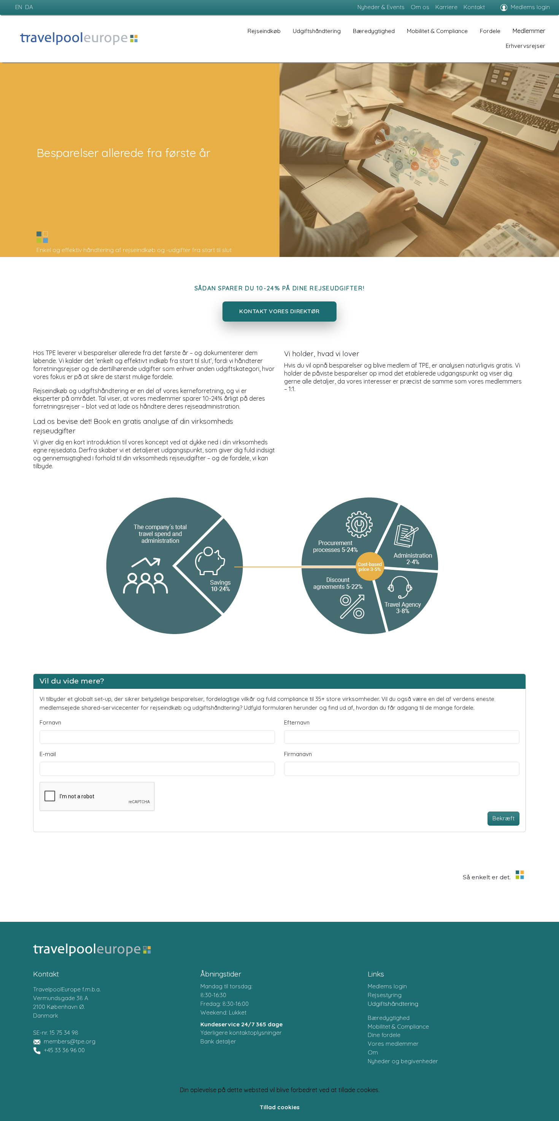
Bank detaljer (218, 1041)
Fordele (490, 31)
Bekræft (503, 818)
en (18, 7)
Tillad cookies (280, 1107)
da (29, 7)
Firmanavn (298, 754)
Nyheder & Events (381, 7)
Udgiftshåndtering (317, 31)
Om (373, 1052)
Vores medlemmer (393, 1043)
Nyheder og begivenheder (403, 1061)
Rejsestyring (385, 995)
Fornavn (50, 722)
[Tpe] (79, 38)
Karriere (446, 7)
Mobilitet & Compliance (437, 31)
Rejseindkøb (264, 31)
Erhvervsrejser (525, 45)
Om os (420, 7)
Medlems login (530, 7)
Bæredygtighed (374, 31)
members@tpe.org (69, 1041)
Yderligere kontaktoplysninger (241, 1032)
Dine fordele (384, 1035)
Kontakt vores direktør (279, 311)
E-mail (48, 754)
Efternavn (297, 722)
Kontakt (474, 7)
